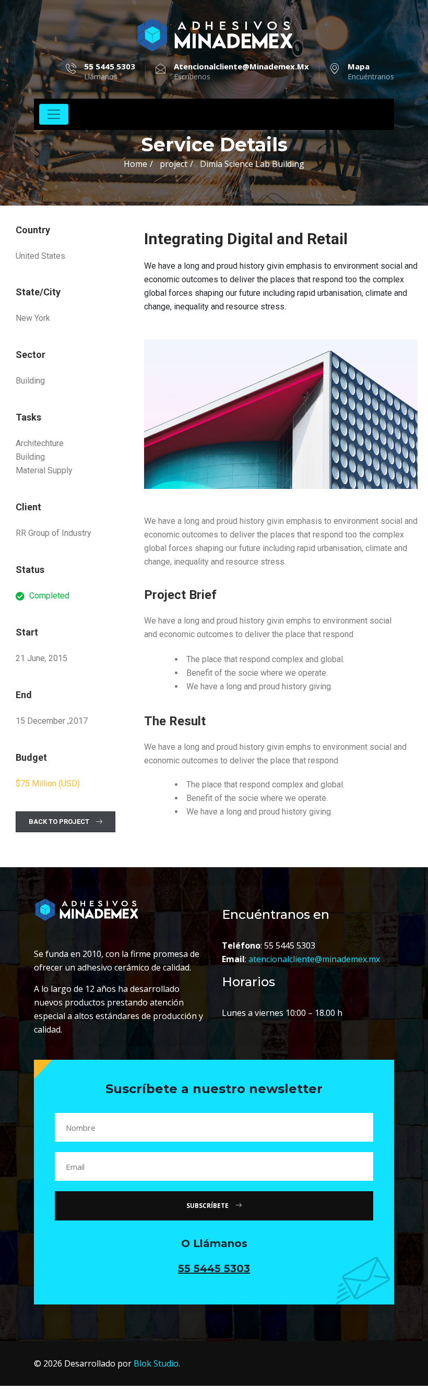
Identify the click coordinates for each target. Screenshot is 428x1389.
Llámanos (109, 71)
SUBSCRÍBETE (208, 1205)
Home (135, 164)
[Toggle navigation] (53, 114)
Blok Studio (156, 1363)
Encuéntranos (371, 71)
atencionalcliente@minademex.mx (314, 959)
